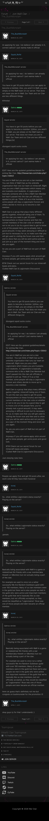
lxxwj (13, 486)
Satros (14, 107)
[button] (46, 3)
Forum (4, 14)
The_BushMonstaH (19, 34)
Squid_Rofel (16, 54)
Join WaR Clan (19, 14)
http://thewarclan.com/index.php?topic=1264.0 (26, 351)
